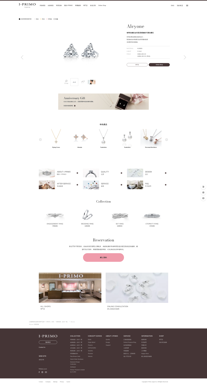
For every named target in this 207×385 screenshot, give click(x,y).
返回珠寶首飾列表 (26, 19)
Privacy (62, 381)
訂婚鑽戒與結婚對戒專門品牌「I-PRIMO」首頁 (41, 321)
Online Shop (159, 64)
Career (68, 381)
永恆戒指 (72, 348)
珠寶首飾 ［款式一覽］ (62, 321)
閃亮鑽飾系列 (74, 353)
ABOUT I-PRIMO (112, 336)
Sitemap (55, 381)
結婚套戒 (72, 345)
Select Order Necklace (76, 359)
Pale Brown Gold (75, 356)
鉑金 (37, 19)
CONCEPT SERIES (95, 336)
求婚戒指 (72, 339)
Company (48, 381)
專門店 (137, 64)
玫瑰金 (50, 19)
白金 (56, 19)
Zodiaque (73, 367)
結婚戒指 (72, 342)
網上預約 (103, 257)
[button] (40, 139)
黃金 (43, 19)
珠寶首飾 (72, 351)
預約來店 (48, 342)
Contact (41, 381)
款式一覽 (79, 339)
